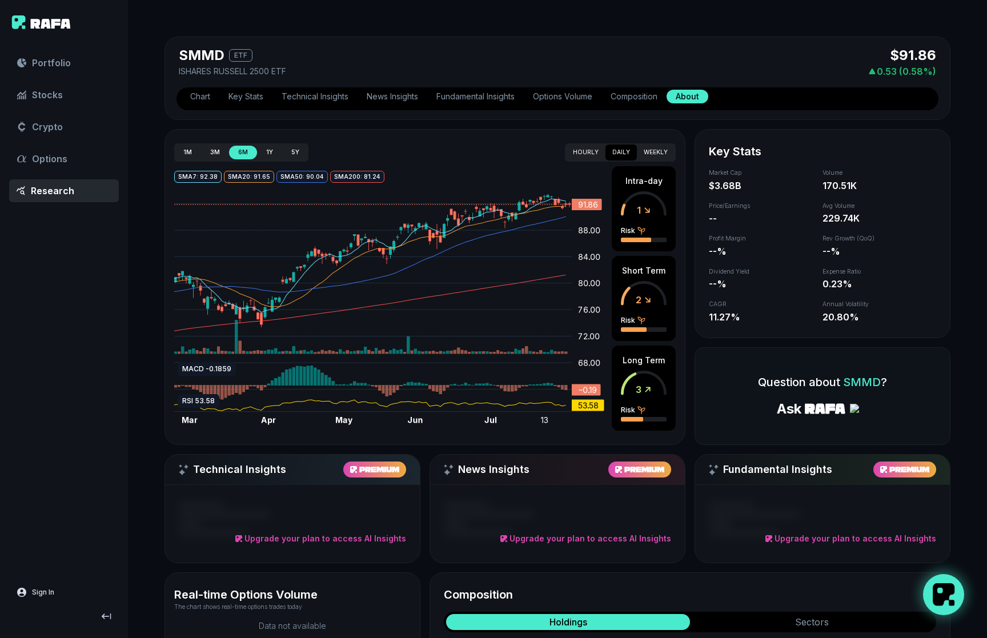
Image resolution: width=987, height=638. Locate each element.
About (687, 96)
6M (243, 152)
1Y (269, 152)
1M (187, 152)
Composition (634, 96)
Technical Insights (315, 96)
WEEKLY (656, 152)
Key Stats (245, 96)
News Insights (392, 96)
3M (215, 152)
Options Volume (562, 96)
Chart (200, 96)
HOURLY (586, 152)
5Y (295, 152)
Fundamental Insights (475, 96)
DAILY (621, 152)
